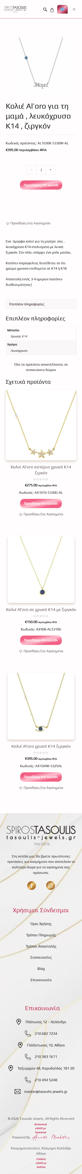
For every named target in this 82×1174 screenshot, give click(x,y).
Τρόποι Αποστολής (41, 946)
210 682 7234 (46, 1033)
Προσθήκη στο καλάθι (41, 185)
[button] (46, 10)
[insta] (50, 885)
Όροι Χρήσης (41, 924)
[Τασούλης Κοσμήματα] (15, 9)
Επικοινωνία (41, 980)
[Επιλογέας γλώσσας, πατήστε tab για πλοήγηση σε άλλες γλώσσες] (62, 9)
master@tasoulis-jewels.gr (46, 1091)
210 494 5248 (46, 1080)
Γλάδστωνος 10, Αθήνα (46, 1045)
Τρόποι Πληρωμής (41, 935)
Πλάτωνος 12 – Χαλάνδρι (46, 1022)
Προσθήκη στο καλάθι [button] (41, 503)
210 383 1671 (46, 1056)
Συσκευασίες (41, 957)
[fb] (31, 885)
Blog (41, 968)
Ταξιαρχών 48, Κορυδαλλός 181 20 (46, 1068)
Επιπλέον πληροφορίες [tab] (26, 304)
